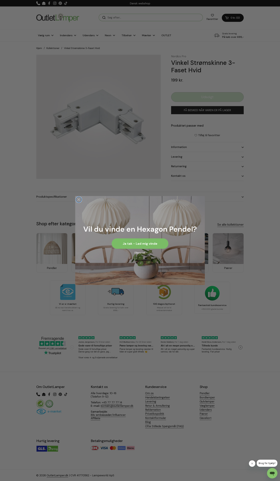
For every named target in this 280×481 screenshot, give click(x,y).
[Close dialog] (79, 199)
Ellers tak (140, 252)
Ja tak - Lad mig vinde (140, 243)
